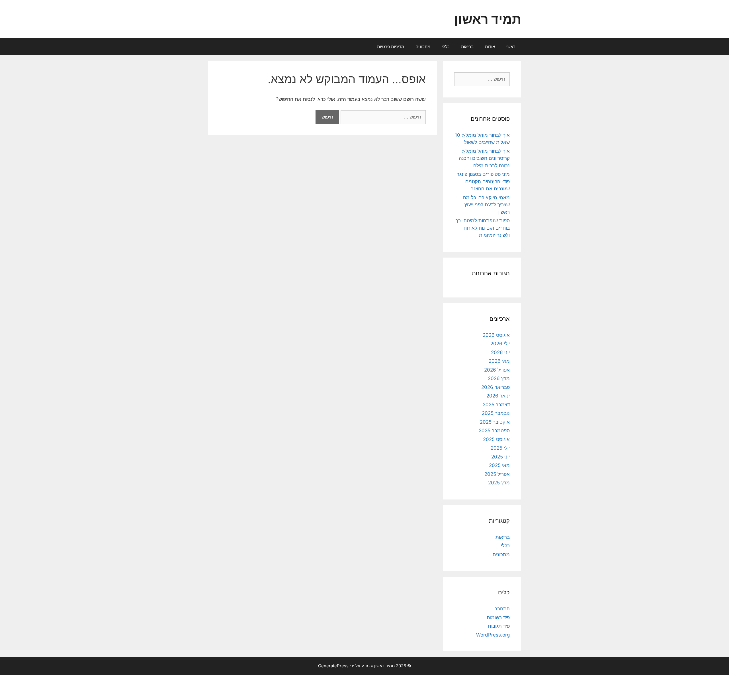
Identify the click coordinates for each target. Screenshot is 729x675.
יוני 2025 (500, 457)
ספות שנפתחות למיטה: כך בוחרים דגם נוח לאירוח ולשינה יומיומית (483, 228)
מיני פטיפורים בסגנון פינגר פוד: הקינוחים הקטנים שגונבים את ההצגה (483, 181)
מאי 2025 (499, 465)
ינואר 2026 (498, 396)
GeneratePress (333, 665)
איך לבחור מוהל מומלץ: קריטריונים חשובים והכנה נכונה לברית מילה (484, 158)
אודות (490, 46)
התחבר (502, 608)
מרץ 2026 (499, 378)
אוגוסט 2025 (496, 439)
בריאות (467, 46)
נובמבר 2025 (496, 413)
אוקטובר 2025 (495, 422)
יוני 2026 (500, 352)
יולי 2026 (500, 343)
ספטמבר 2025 (494, 430)
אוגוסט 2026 (496, 335)
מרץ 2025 (499, 483)
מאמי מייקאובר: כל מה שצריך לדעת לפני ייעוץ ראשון (486, 205)
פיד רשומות (498, 617)
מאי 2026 (499, 361)
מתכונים (422, 46)
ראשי (510, 46)
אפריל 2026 (497, 370)
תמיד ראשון (487, 19)
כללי (446, 46)
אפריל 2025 (497, 474)
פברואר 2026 (495, 387)
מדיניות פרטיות (390, 46)
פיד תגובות (499, 626)
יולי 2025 (500, 448)
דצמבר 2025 (496, 404)
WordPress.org (493, 635)
